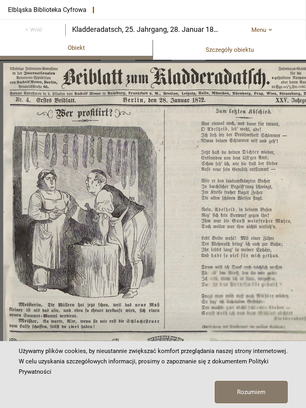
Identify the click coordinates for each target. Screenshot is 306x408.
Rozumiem (251, 392)
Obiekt (76, 47)
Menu (258, 29)
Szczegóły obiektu (230, 49)
